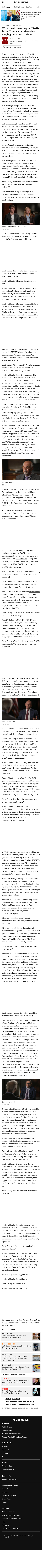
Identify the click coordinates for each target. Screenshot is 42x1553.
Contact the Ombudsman (11, 1528)
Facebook (5, 1450)
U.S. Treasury (21, 559)
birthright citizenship (11, 62)
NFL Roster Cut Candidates (11, 1433)
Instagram (5, 1453)
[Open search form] (39, 2)
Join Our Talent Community (12, 1518)
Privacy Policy (7, 1466)
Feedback (5, 1525)
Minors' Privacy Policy (9, 1479)
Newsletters (6, 1489)
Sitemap (5, 1502)
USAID (17, 135)
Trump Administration (26, 1404)
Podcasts (5, 1492)
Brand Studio (6, 1499)
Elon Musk (6, 495)
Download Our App (9, 1495)
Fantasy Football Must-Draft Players (14, 1437)
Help (3, 1522)
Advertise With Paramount (11, 1515)
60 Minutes (6, 7)
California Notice (8, 1469)
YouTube (5, 1446)
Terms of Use (6, 1476)
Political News (7, 1427)
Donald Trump (11, 1404)
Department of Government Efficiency (20, 1402)
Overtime (29, 7)
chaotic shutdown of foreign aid (15, 129)
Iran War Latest (7, 1430)
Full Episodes (19, 7)
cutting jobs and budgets (23, 498)
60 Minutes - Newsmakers (12, 25)
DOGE (22, 553)
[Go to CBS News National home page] (21, 2)
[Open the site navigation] (8, 2)
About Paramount (8, 1512)
